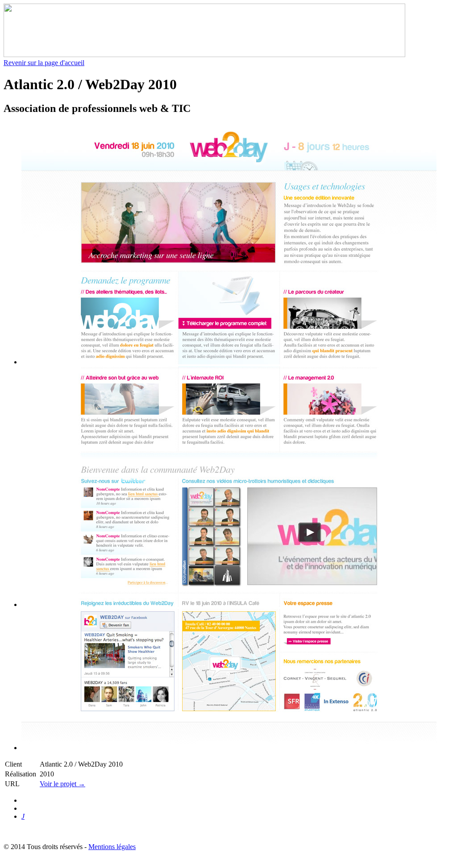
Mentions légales (112, 846)
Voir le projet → (62, 784)
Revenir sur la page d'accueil (44, 62)
